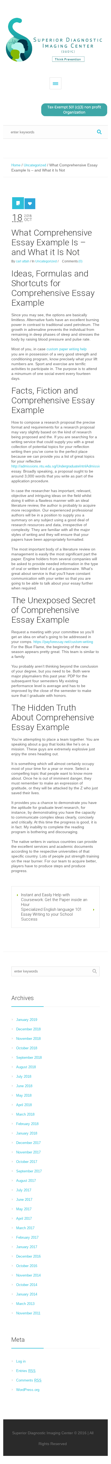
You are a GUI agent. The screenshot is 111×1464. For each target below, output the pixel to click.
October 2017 (26, 1162)
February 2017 (27, 1237)
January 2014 (26, 1294)
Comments (28, 1380)
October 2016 (26, 1266)
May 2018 (24, 1095)
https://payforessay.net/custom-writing (63, 642)
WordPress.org (27, 1390)
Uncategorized (35, 165)
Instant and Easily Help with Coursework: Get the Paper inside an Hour (54, 899)
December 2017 (28, 1143)
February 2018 (27, 1124)
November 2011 (28, 1313)
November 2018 (28, 1039)
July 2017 (23, 1190)
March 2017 (25, 1228)
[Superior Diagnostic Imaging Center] (55, 40)
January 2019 (26, 1020)
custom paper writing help (66, 349)
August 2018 (26, 1067)
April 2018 (24, 1105)
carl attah (22, 261)
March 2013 (25, 1304)
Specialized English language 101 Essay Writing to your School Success (51, 914)
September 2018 (29, 1058)
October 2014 (26, 1285)
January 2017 (26, 1247)
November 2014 (28, 1275)
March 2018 (25, 1114)
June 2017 (24, 1200)
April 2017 (24, 1218)
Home (15, 165)
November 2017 (28, 1152)
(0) (80, 261)
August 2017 (26, 1181)
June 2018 (24, 1086)
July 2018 (23, 1076)
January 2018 (26, 1133)
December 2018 (28, 1029)
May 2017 (24, 1209)
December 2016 (28, 1256)
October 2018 (26, 1048)
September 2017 (29, 1171)
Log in (21, 1361)
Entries (26, 1371)
